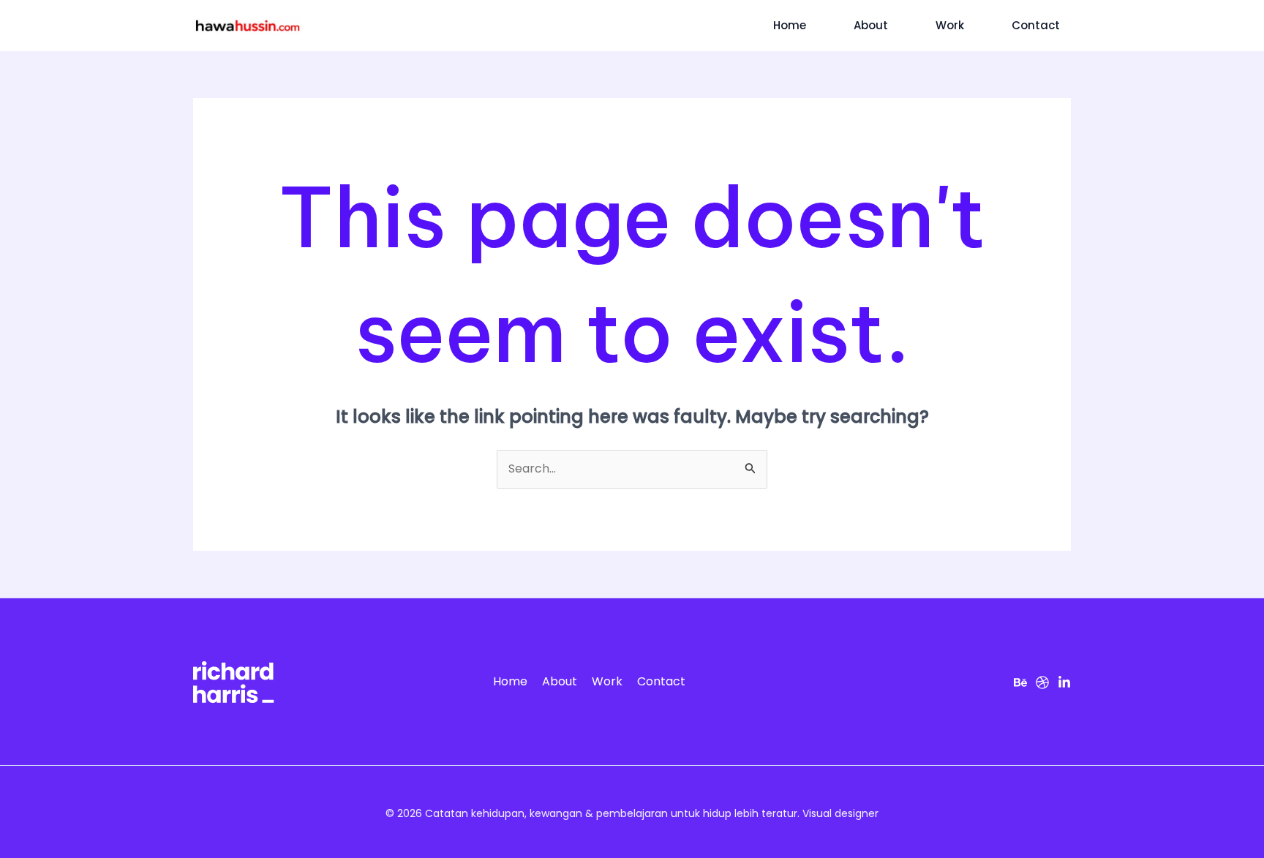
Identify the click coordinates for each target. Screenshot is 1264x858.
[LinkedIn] (1064, 682)
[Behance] (1020, 682)
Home (789, 25)
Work (950, 25)
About (871, 25)
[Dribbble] (1042, 682)
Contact (1036, 25)
